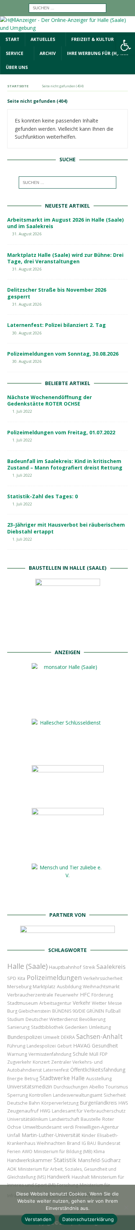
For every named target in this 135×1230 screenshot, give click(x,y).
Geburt (64, 1046)
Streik (89, 967)
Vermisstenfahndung (49, 1054)
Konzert (41, 1062)
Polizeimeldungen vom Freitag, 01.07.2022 (61, 432)
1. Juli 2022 (22, 411)
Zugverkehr (19, 1062)
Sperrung (17, 1095)
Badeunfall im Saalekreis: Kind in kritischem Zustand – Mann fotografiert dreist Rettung (64, 464)
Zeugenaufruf (23, 1111)
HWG (45, 1111)
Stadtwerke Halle (62, 1078)
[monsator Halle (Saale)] (68, 707)
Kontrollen (40, 1095)
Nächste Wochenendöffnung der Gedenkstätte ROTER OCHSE (49, 400)
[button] (125, 45)
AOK (12, 1169)
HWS (123, 1103)
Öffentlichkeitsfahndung (97, 1069)
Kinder (89, 1135)
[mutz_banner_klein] (67, 934)
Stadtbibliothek (47, 1027)
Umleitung (100, 1027)
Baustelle (91, 1119)
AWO (27, 1151)
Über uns (17, 67)
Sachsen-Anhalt (99, 1036)
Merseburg (19, 986)
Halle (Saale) (27, 966)
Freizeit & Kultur (92, 39)
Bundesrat (109, 1143)
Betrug (31, 1079)
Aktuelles (43, 39)
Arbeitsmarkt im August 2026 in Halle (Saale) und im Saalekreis (65, 223)
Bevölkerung (92, 1019)
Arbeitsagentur (55, 1003)
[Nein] (126, 1207)
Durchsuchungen (71, 1087)
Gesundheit (105, 1045)
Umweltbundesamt (42, 1127)
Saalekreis (111, 966)
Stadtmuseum (22, 1003)
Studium (15, 1019)
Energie (15, 1079)
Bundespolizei (24, 1036)
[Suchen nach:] (67, 7)
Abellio (96, 1086)
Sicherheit (115, 1095)
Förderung (102, 995)
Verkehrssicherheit (102, 978)
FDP (104, 1054)
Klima (99, 1151)
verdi (68, 1127)
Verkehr (81, 1002)
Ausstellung (99, 1078)
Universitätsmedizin (29, 1086)
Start (12, 39)
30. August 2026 (26, 333)
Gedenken (76, 1027)
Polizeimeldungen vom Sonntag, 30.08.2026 (62, 353)
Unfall (13, 1135)
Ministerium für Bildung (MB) (63, 1151)
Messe (115, 1003)
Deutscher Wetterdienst (52, 1019)
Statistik (65, 1160)
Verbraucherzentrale (30, 994)
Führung (16, 1045)
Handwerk (58, 1176)
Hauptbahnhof (65, 967)
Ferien (14, 1151)
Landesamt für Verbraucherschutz (89, 1111)
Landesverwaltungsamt (77, 1095)
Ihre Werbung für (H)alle (98, 53)
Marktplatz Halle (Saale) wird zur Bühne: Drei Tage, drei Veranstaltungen (65, 258)
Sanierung (18, 1027)
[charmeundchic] (68, 796)
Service (14, 53)
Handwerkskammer (29, 1160)
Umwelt (51, 1037)
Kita (21, 978)
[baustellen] (67, 637)
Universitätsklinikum (27, 1119)
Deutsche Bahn (23, 1103)
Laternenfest (56, 1070)
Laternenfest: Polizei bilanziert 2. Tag (56, 325)
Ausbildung (69, 986)
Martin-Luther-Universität (51, 1135)
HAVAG (81, 1045)
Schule (80, 1053)
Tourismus (116, 1087)
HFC (85, 994)
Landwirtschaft (64, 1119)
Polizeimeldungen (54, 977)
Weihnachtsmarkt (101, 987)
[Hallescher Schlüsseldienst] (68, 753)
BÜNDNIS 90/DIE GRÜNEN (78, 1011)
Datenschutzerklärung (88, 1219)
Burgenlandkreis (98, 1102)
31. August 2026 (26, 233)
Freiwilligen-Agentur (97, 1127)
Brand (73, 1143)
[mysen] (68, 851)
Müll (93, 1054)
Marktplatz (44, 986)
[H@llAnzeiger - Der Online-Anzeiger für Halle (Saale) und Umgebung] (67, 27)
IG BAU (89, 1143)
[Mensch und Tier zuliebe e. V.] (68, 899)
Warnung (17, 1054)
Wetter (99, 1003)
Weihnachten (51, 1143)
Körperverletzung (59, 1103)
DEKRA (68, 1037)
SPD (11, 978)
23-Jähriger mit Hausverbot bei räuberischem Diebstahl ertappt (66, 528)
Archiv (48, 53)
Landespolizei (41, 1046)
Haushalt (81, 1177)
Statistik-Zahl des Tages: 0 (42, 496)
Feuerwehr (66, 994)
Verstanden (38, 1219)
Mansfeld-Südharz (99, 1160)
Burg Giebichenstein (29, 1011)
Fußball (113, 1011)
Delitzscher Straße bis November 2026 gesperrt (56, 293)
